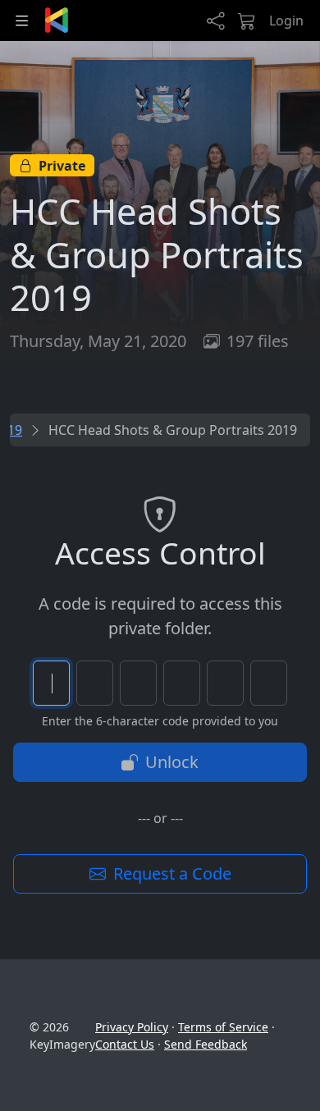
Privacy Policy (131, 1027)
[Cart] (247, 20)
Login (286, 20)
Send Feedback (205, 1044)
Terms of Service (223, 1027)
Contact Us (124, 1044)
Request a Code (170, 873)
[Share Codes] (215, 20)
